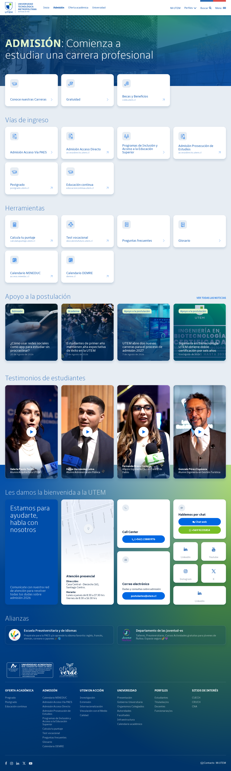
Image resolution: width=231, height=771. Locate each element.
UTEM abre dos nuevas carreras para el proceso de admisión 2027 (142, 346)
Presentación (124, 697)
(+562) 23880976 (144, 539)
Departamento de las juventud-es (159, 630)
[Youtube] (30, 763)
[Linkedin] (17, 763)
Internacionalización (91, 706)
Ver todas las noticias (211, 297)
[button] (190, 7)
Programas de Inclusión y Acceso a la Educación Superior (140, 149)
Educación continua (79, 184)
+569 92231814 (200, 530)
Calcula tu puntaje (22, 237)
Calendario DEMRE (79, 273)
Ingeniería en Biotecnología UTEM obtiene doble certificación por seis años (198, 346)
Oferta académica (78, 7)
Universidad (99, 7)
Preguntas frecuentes (137, 240)
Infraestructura (126, 719)
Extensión (85, 701)
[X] (24, 762)
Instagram (185, 579)
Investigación (87, 697)
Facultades (123, 715)
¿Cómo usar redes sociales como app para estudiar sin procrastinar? (30, 346)
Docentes (160, 706)
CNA (194, 706)
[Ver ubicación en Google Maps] (87, 532)
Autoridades (124, 710)
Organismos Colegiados (130, 706)
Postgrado (17, 184)
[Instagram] (11, 763)
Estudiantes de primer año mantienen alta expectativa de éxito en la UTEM (86, 346)
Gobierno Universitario (130, 701)
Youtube (213, 557)
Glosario (184, 240)
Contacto (208, 762)
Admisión (58, 7)
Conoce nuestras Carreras (28, 99)
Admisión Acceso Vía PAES (28, 152)
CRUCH (196, 701)
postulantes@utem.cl (143, 595)
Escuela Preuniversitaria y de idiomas (50, 630)
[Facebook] (6, 763)
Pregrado (10, 697)
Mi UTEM (175, 7)
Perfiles (161, 690)
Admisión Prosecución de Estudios (195, 147)
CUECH (196, 697)
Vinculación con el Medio (93, 710)
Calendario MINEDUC (25, 273)
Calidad (84, 715)
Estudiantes (161, 697)
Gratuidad (73, 99)
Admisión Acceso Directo (83, 149)
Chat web (201, 521)
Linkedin (185, 557)
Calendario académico (129, 723)
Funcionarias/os (163, 710)
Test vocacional (77, 237)
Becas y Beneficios (135, 96)
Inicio (46, 7)
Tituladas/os (162, 701)
